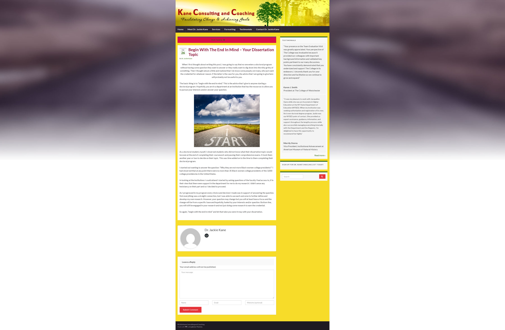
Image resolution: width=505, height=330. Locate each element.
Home (180, 29)
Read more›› (319, 155)
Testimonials (245, 29)
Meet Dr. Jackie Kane (198, 29)
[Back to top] (499, 324)
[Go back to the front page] (252, 13)
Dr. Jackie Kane (187, 58)
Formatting (229, 29)
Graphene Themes (195, 327)
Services (216, 29)
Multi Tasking (216, 40)
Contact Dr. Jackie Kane (267, 29)
